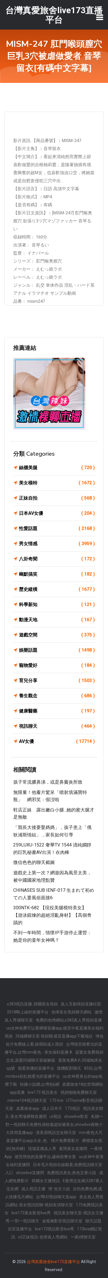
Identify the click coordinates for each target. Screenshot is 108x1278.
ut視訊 (55, 1116)
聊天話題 (93, 1221)
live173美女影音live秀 (31, 1213)
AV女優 (57, 741)
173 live (56, 1100)
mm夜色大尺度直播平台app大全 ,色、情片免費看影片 (54, 1136)
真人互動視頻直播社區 (81, 1004)
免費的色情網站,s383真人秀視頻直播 (69, 1020)
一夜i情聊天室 (83, 1237)
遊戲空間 (57, 635)
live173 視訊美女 (43, 1092)
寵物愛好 (57, 665)
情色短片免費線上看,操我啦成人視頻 (55, 1040)
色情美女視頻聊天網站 (71, 1012)
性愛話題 (57, 528)
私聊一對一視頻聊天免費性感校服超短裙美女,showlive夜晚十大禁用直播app (54, 1124)
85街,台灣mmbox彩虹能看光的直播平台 (53, 1072)
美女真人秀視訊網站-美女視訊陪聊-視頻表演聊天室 (54, 1201)
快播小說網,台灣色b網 (39, 1084)
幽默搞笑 (57, 574)
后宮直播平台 (20, 1229)
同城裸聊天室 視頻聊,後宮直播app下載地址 (54, 1036)
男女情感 (57, 543)
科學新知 (57, 604)
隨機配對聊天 (69, 1068)
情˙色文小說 (59, 1188)
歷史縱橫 (57, 589)
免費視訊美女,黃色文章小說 (71, 1172)
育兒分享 (57, 680)
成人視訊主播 (33, 1188)
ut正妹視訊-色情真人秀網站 (43, 1237)
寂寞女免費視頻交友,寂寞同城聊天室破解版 (55, 1056)
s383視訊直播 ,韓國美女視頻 (32, 1004)
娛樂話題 (57, 650)
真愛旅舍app (27, 1108)
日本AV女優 (57, 513)
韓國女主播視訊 (46, 1180)
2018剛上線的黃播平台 (27, 1012)
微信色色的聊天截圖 (34, 862)
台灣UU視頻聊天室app (56, 1197)
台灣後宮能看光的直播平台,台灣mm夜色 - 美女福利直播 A (53, 1048)
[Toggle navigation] (100, 17)
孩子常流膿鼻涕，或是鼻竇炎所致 (47, 782)
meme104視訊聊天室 (27, 1100)
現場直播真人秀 (42, 1148)
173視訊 (72, 1108)
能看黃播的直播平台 (36, 1068)
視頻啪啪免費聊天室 (78, 1092)
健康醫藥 (57, 711)
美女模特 (57, 482)
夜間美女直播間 (73, 1148)
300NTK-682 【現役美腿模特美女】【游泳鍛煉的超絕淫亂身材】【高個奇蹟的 (52, 915)
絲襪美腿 (57, 467)
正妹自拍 (57, 498)
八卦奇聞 (57, 559)
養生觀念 (57, 695)
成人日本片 (52, 1108)
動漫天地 (57, 619)
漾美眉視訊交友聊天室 (56, 1132)
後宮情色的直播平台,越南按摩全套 (45, 1156)
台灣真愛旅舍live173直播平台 (53, 1261)
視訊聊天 (57, 726)
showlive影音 (76, 1116)
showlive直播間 (30, 1172)
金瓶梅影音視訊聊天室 (62, 1221)
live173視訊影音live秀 (54, 1229)
